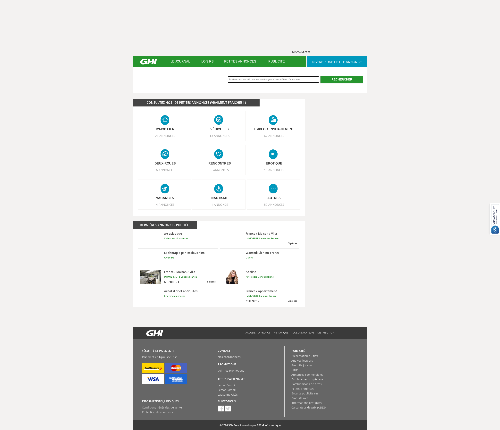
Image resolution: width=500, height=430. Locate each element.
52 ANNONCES (274, 205)
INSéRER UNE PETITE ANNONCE (337, 62)
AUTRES (274, 198)
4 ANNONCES (165, 205)
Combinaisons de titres (306, 384)
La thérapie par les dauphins (184, 253)
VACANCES (165, 198)
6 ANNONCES (165, 170)
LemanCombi (226, 385)
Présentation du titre (305, 356)
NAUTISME (219, 198)
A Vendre (169, 257)
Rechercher (341, 79)
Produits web (300, 398)
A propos (264, 332)
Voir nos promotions (231, 370)
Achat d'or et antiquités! (181, 291)
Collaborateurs (303, 332)
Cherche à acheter (174, 296)
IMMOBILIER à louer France (261, 296)
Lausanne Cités (228, 394)
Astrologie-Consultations (260, 276)
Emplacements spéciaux (307, 379)
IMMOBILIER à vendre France (262, 238)
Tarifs (294, 370)
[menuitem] (180, 61)
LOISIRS (207, 61)
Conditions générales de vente (162, 407)
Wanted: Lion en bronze (262, 253)
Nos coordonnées (229, 357)
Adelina (251, 272)
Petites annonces (302, 389)
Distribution (325, 332)
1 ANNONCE (219, 205)
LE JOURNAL (180, 61)
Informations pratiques (306, 403)
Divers (249, 257)
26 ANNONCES (165, 136)
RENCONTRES (219, 163)
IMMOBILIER (165, 129)
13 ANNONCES (219, 136)
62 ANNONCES (274, 136)
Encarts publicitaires (304, 393)
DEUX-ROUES (165, 163)
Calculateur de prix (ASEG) (308, 407)
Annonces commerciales (307, 374)
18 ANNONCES (274, 170)
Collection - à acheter (176, 238)
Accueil (250, 332)
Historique (280, 332)
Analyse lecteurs (302, 360)
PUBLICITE (276, 61)
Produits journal (301, 365)
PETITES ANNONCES (240, 61)
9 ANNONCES (220, 170)
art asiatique (173, 233)
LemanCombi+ (227, 390)
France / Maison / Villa (261, 233)
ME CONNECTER (301, 52)
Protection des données (157, 412)
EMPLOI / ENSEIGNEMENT (274, 129)
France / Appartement (261, 291)
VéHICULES (219, 129)
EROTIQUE (274, 163)
